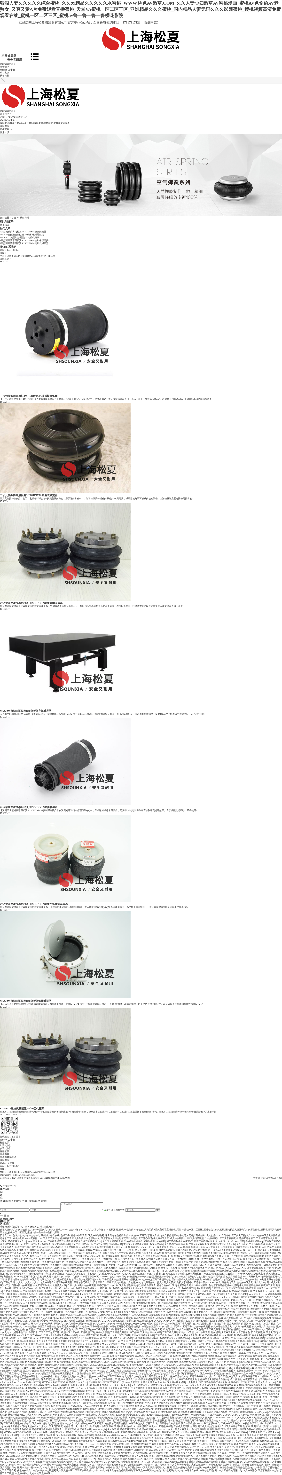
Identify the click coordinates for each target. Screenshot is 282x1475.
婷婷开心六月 (260, 1306)
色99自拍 (127, 1338)
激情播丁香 (56, 1315)
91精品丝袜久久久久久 (269, 1376)
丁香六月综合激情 (184, 1259)
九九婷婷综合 (243, 1347)
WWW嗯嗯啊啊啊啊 (74, 1391)
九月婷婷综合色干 (30, 1456)
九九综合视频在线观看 (151, 1397)
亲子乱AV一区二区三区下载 (59, 1459)
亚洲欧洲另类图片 (232, 1397)
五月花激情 (171, 1306)
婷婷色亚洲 (139, 1412)
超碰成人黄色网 (216, 1435)
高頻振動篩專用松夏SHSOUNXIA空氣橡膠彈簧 (24, 240)
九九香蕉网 (213, 1265)
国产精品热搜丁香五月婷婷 (17, 1432)
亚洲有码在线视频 (203, 1262)
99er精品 (147, 1350)
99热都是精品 (56, 1320)
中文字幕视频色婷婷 (249, 1285)
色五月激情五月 (66, 1341)
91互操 (37, 1329)
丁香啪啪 (235, 1406)
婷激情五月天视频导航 (146, 1291)
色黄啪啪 (169, 1459)
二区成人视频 (127, 1291)
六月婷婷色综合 (33, 1406)
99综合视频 (18, 1238)
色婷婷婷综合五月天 (50, 1250)
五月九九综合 (148, 1417)
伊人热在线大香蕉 (34, 1362)
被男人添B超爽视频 (255, 1262)
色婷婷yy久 (127, 1412)
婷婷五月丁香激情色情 (262, 1344)
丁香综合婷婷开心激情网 (60, 1241)
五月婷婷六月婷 (240, 1373)
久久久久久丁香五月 (47, 1341)
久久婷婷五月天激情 (63, 1279)
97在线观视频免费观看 (170, 1456)
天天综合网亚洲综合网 (95, 1388)
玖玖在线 (238, 1444)
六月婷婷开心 (250, 1470)
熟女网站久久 (186, 1347)
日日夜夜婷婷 (258, 1332)
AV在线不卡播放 (226, 1303)
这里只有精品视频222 (130, 1279)
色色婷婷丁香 (188, 1288)
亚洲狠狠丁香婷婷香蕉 (188, 1461)
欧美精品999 (195, 1438)
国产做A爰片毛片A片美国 (119, 1329)
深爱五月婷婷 (129, 1409)
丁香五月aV (49, 1453)
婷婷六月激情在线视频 (68, 1359)
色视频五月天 (65, 1344)
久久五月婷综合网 (213, 1353)
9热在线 (79, 1238)
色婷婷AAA (23, 1391)
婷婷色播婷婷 (257, 1338)
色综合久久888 (91, 1353)
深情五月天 (137, 1365)
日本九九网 (56, 1467)
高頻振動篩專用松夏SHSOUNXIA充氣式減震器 (24, 243)
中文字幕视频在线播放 (130, 1406)
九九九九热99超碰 (105, 1414)
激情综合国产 (104, 1409)
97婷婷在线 (53, 1347)
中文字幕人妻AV (255, 1353)
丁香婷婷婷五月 (113, 1262)
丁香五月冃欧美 (129, 1312)
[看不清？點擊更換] (114, 1210)
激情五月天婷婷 (200, 1444)
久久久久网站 (39, 1353)
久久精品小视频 (238, 1394)
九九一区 (155, 1303)
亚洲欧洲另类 (84, 1306)
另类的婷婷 (217, 1344)
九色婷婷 (14, 1262)
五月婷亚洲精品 (221, 1394)
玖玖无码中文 (207, 1370)
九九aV (271, 1382)
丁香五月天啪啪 (220, 1291)
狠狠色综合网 (71, 1329)
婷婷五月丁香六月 (112, 1250)
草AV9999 (159, 1253)
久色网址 (54, 1385)
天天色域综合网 (266, 1447)
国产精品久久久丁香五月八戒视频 (135, 1259)
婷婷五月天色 (237, 1315)
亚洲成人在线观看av (237, 1432)
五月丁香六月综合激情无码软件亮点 (119, 1238)
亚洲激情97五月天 (125, 1394)
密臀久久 (117, 1409)
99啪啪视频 (149, 1241)
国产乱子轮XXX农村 (23, 1288)
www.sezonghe (99, 1429)
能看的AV (171, 1318)
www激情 (4, 1447)
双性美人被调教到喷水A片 (87, 1279)
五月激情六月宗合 (214, 1318)
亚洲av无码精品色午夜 (143, 1335)
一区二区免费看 (134, 1271)
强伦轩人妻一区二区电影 (254, 1365)
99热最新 (207, 1279)
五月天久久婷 (99, 1464)
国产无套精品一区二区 (67, 1453)
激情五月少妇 (36, 1273)
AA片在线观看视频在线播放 (63, 1335)
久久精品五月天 (142, 1262)
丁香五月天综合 (110, 1279)
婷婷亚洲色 (172, 1362)
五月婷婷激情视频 (138, 1268)
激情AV (182, 1291)
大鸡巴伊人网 (104, 1288)
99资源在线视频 (255, 1268)
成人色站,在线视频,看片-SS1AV (204, 1250)
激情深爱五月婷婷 (259, 1309)
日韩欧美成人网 (214, 1397)
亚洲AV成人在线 (252, 1323)
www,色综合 (259, 1320)
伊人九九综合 (111, 1406)
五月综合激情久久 (109, 1353)
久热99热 (126, 1391)
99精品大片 (103, 1370)
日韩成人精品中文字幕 (167, 1359)
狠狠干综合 (127, 1262)
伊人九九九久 (86, 1294)
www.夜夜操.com (33, 1238)
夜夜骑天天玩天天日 (141, 1247)
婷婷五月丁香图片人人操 (222, 1244)
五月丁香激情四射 (75, 1253)
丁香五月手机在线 (234, 1256)
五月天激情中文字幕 (100, 1247)
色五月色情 (163, 1394)
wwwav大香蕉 (145, 1312)
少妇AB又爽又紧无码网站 (148, 1467)
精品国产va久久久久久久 (125, 1359)
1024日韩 (234, 1300)
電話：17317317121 (9, 1166)
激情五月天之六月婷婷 (73, 1250)
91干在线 (115, 1312)
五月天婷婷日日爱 (143, 1318)
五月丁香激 (218, 1294)
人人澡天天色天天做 (215, 1403)
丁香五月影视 (160, 1379)
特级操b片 (149, 1464)
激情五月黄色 (24, 1420)
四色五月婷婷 (232, 1279)
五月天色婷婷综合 (249, 1279)
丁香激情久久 (82, 1432)
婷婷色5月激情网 (200, 1388)
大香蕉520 (56, 1438)
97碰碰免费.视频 (187, 1356)
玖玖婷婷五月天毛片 (102, 1373)
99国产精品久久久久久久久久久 (265, 1373)
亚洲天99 (58, 1391)
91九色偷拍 (214, 1391)
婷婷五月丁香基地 (189, 1406)
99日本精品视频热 (27, 1297)
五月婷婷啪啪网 (96, 1235)
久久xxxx (246, 1329)
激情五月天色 (228, 1359)
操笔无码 (107, 1359)
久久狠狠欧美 (229, 1335)
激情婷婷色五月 (26, 1417)
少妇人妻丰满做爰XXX (11, 1359)
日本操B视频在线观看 (141, 1420)
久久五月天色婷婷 (25, 1268)
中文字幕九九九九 (271, 1394)
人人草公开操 (254, 1394)
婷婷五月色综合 (49, 1456)
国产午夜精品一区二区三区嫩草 (53, 1350)
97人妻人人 (125, 1273)
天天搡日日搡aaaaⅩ (133, 1459)
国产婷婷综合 (56, 1450)
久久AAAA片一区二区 (29, 1382)
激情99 (246, 1426)
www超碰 (234, 1412)
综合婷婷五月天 (40, 1450)
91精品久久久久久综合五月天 (179, 1365)
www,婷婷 (109, 1300)
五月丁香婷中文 (199, 1391)
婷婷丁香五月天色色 (161, 1385)
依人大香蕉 (256, 1467)
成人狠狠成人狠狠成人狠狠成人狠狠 (112, 1365)
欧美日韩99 (214, 1444)
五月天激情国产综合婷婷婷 (214, 1367)
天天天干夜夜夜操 (229, 1238)
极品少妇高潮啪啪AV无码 (66, 1318)
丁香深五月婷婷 (273, 1241)
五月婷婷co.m (197, 1447)
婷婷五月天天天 (191, 1367)
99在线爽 (48, 1323)
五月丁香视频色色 (161, 1279)
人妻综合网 (20, 1459)
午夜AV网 (98, 1300)
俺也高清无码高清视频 (116, 1423)
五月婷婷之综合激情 (44, 1435)
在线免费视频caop (254, 1241)
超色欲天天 (5, 1238)
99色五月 (54, 1400)
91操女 (20, 1362)
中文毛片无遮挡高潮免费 (192, 1235)
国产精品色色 (99, 1306)
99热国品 (264, 1303)
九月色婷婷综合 (134, 1282)
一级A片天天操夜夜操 (48, 1447)
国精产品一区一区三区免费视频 (19, 1438)
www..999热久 (7, 1353)
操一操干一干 (250, 1250)
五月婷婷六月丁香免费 (191, 1420)
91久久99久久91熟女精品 (232, 1265)
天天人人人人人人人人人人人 (231, 1268)
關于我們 (4, 67)
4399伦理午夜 (66, 1300)
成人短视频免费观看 (73, 1268)
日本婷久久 (36, 1323)
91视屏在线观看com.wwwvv (248, 1370)
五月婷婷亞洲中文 (233, 1318)
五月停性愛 (199, 1282)
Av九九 (25, 1256)
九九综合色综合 (184, 1265)
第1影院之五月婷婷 (73, 1467)
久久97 (234, 1306)
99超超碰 (117, 1459)
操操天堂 (259, 1367)
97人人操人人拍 (93, 1256)
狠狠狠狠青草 (159, 1350)
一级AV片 (225, 1338)
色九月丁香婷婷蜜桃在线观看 (223, 1285)
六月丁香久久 (213, 1247)
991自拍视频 (271, 1338)
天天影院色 (114, 1461)
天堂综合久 (103, 1400)
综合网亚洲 (35, 1367)
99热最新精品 (15, 1303)
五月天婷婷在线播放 (74, 1320)
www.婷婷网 (184, 1247)
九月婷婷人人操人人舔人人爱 (158, 1282)
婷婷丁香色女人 (137, 1423)
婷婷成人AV (72, 1379)
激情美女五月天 (94, 1253)
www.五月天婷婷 (130, 1309)
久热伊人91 (192, 1291)
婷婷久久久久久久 (78, 1382)
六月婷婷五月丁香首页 (247, 1303)
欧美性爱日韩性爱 (81, 1362)
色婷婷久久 (218, 1279)
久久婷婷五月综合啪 (162, 1438)
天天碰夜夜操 (42, 1268)
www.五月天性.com (37, 1241)
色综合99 (90, 1394)
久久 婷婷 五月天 (137, 1235)
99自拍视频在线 (257, 1244)
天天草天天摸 (179, 1441)
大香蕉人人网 (59, 1285)
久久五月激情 (138, 1388)
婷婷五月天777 (182, 1459)
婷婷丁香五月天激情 (189, 1379)
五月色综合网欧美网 (66, 1435)
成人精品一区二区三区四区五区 (150, 1356)
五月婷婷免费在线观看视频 (134, 1432)
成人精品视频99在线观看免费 (67, 1409)
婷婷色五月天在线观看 (220, 1464)
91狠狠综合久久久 (84, 1365)
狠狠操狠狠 (238, 1262)
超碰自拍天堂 (26, 1329)
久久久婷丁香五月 (140, 1385)
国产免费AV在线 (164, 1391)
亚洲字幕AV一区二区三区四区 (103, 1382)
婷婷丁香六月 (98, 1329)
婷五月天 (34, 1279)
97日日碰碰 (224, 1235)
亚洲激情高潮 (143, 1303)
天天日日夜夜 (56, 1426)
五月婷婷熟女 (185, 1450)
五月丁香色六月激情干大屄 (37, 1276)
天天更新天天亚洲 (120, 1247)
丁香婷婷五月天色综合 (105, 1271)
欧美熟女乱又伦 (191, 1370)
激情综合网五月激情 (149, 1376)
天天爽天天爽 (228, 1332)
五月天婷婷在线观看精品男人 (61, 1373)
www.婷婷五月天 (82, 1262)
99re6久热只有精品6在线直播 (250, 1273)
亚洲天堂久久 (26, 1435)
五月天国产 (271, 1332)
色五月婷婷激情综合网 (126, 1320)
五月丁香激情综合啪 (268, 1470)
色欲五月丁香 (78, 1403)
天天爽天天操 (238, 1235)
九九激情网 (170, 1253)
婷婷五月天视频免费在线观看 (47, 1429)
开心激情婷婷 (19, 1403)
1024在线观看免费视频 (19, 1429)
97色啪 (124, 1341)
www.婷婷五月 (197, 1297)
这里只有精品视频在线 (116, 1235)
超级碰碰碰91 (67, 1365)
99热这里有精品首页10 (14, 1426)
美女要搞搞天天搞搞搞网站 (48, 1309)
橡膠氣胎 (4, 123)
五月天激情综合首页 (126, 1414)
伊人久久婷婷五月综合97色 (174, 1376)
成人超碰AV (212, 1235)
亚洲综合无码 (48, 1356)
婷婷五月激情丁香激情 (108, 1447)
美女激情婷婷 (203, 1288)
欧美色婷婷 (134, 1417)
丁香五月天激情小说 (43, 1394)
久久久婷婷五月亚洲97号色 (133, 1347)
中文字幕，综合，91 (96, 1391)
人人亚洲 (167, 1467)
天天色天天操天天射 (120, 1385)
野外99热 (242, 1294)
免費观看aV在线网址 (86, 1288)
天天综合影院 (54, 1256)
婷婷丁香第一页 (91, 1276)
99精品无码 (9, 1268)
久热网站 (160, 1241)
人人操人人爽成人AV (164, 1320)
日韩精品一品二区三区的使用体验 (30, 1347)
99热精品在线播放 (133, 1241)
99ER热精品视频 (195, 1238)
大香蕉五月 (187, 1397)
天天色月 (269, 1312)
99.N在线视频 (158, 1300)
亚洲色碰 (68, 1450)
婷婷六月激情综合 (26, 1341)
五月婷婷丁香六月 (38, 1412)
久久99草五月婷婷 (180, 1256)
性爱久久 (130, 1379)
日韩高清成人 (218, 1288)
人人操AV (84, 1247)
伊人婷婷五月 (15, 1318)
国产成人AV (36, 1397)
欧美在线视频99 (196, 1403)
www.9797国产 (112, 1344)
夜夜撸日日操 (144, 1400)
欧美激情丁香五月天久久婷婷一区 (71, 1312)
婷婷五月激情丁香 (90, 1309)
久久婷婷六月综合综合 (263, 1326)
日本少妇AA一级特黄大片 (227, 1365)
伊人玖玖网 (113, 1429)
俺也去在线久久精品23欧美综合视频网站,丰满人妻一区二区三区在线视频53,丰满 (58, 1470)
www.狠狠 (40, 1417)
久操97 (211, 1268)
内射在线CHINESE (12, 1276)
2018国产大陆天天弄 (13, 1365)
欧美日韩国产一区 (111, 1341)
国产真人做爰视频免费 (197, 1244)
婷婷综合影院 (173, 1262)
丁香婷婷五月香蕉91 (231, 1423)
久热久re (227, 1262)
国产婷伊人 (126, 1453)
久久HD (114, 1285)
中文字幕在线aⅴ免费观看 (177, 1444)
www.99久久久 (213, 1282)
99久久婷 (114, 1291)
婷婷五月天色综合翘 (140, 1438)
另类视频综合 (135, 1435)
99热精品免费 (198, 1459)
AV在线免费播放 (119, 1367)
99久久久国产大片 (266, 1412)
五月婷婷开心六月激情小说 (226, 1438)
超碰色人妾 (20, 1320)
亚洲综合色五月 (146, 1297)
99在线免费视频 (144, 1379)
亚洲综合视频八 (248, 1412)
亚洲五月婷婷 (111, 1268)
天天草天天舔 (114, 1391)
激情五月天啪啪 (241, 1464)
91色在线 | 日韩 (103, 1420)
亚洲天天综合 (78, 1385)
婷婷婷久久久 (208, 1253)
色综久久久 (147, 1253)
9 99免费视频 (25, 1453)
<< (1, 1114)
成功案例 (4, 72)
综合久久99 (259, 1282)
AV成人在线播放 (47, 1359)
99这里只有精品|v (29, 1409)
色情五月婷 (61, 1394)
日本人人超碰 (45, 1318)
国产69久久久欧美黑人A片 (64, 1294)
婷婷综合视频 (17, 1388)
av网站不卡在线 (50, 1367)
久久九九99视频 (248, 1461)
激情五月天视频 (169, 1412)
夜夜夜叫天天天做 (252, 1259)
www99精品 (212, 1297)
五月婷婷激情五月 (209, 1373)
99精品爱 (114, 1347)
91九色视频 (269, 1391)
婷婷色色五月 (206, 1470)
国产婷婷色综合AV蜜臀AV (179, 1241)
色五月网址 (115, 1370)
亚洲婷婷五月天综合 (153, 1447)
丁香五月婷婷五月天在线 (215, 1412)
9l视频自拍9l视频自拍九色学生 (214, 1406)
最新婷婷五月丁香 (186, 1320)
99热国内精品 (84, 1347)
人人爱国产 (238, 1456)
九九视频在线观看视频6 (109, 1297)
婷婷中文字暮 (102, 1332)
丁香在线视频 (46, 1312)
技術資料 (4, 75)
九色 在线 (37, 1432)
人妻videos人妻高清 (130, 1382)
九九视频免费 (275, 1365)
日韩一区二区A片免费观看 (37, 1244)
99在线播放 (265, 1406)
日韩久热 (72, 1285)
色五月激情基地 (182, 1391)
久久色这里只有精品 (231, 1250)
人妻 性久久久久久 (214, 1447)
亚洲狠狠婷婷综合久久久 (164, 1276)
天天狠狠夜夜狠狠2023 (238, 1362)
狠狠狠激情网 (12, 1409)
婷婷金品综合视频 (225, 1341)
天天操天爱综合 (161, 1247)
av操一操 (60, 1379)
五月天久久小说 (253, 1456)
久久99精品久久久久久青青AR (18, 1461)
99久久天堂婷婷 (71, 1309)
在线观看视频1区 (252, 1256)
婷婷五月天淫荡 (35, 1459)
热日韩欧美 (110, 1456)
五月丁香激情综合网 (258, 1253)
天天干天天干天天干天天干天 (163, 1347)
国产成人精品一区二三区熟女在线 (85, 1406)
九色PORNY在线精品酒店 (28, 1247)
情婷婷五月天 (76, 1350)
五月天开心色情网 (226, 1453)
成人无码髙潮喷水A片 (17, 1273)
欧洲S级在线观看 (147, 1285)
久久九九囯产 (200, 1276)
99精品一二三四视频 (103, 1356)
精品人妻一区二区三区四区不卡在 (172, 1297)
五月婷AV (149, 1459)
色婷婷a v (117, 1288)
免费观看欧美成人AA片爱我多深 (51, 1444)
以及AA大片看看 (76, 1394)
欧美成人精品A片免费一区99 (189, 1335)
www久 (233, 1320)
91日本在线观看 (74, 1420)
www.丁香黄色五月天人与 (84, 1461)
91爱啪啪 (188, 1312)
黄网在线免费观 (182, 1303)
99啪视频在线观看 (224, 1370)
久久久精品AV (174, 1350)
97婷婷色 (240, 1388)
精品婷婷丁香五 (8, 1391)
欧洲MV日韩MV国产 (99, 1312)
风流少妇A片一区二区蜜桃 (196, 1344)
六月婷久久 (89, 1420)
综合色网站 (167, 1470)
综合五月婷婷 (31, 1359)
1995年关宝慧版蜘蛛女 (208, 1423)
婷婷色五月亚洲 (38, 1256)
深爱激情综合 (84, 1373)
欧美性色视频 (122, 1438)
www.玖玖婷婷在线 (26, 1464)
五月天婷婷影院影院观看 (88, 1412)
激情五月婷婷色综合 (125, 1300)
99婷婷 (92, 1370)
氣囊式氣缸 (15, 123)
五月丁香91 (9, 1323)
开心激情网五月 (199, 1414)
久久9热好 (118, 1450)
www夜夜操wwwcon (117, 1435)
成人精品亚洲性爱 (202, 1323)
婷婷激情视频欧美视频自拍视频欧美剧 (128, 1441)
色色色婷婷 (125, 1315)
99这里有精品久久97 (110, 1309)
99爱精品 (231, 1429)
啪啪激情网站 (144, 1370)
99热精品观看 (253, 1265)
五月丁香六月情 (183, 1323)
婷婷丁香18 (157, 1444)
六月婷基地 (154, 1268)
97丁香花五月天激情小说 (207, 1359)
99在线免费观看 (211, 1467)
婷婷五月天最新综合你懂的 (214, 1379)
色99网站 (197, 1353)
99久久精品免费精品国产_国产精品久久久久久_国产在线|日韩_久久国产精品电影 (171, 1294)
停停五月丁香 (135, 1350)
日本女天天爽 (155, 1453)
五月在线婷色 (175, 1367)
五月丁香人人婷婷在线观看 (196, 1326)
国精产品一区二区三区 (170, 1344)
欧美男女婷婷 (172, 1341)
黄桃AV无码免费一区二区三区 (170, 1309)
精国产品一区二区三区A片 (183, 1394)
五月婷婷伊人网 (271, 1432)
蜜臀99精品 (130, 1400)
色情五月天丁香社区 (52, 1329)
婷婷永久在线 (191, 1470)
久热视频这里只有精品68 (126, 1397)
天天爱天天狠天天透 (163, 1259)
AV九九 (152, 1441)
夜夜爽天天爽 (268, 1285)
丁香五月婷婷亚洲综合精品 (147, 1470)
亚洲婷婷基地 (62, 1370)
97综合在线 (85, 1429)
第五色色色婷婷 (187, 1362)
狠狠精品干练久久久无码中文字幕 (179, 1432)
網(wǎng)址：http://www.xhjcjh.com (17, 1175)
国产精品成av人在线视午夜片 (186, 1279)
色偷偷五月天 (257, 1464)
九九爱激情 (53, 1423)
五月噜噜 (214, 1338)
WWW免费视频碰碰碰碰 (222, 1388)
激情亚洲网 (203, 1429)
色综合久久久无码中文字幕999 (102, 1315)
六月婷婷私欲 (22, 1473)
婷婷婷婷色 (44, 1294)
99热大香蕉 (227, 1444)
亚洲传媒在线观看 (164, 1409)
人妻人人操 (261, 1382)
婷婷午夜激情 (244, 1335)
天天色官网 (84, 1329)
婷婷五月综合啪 (21, 1367)
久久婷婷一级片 (74, 1323)
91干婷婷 (134, 1332)
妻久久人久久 (224, 1456)
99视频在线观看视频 (33, 1291)
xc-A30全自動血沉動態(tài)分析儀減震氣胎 (22, 234)
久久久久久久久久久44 (90, 1379)
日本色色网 (181, 1250)
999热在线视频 (121, 1294)
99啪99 (203, 1435)
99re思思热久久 (92, 1238)
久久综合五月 (220, 1376)
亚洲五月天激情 (42, 1315)
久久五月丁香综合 (42, 1285)
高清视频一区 (257, 1359)
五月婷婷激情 (205, 1350)
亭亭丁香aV (103, 1285)
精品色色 (71, 1306)
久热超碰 (123, 1268)
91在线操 (34, 1250)
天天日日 (14, 1271)
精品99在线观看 (79, 1235)
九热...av (152, 1394)
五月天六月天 (89, 1447)
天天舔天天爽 (247, 1382)
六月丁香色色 (243, 1332)
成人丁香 (75, 1244)
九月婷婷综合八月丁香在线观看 (56, 1282)
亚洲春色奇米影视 (61, 1403)
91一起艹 (268, 1268)
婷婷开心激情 (36, 1306)
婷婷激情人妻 (10, 1417)
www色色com (232, 1435)
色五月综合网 (156, 1244)
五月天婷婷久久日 (12, 1338)
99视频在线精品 (94, 1250)
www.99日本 (247, 1420)
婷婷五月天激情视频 (269, 1235)
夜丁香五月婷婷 (121, 1420)
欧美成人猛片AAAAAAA (114, 1350)
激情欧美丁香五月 (94, 1268)
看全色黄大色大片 (25, 1444)
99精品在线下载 (92, 1417)
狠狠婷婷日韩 (131, 1450)
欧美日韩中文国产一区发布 (176, 1388)
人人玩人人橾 (150, 1406)
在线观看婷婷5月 (204, 1362)
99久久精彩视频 (137, 1341)
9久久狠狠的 (235, 1379)
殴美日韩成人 (104, 1459)
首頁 (13, 217)
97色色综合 (259, 1291)
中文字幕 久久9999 (196, 1441)
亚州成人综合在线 (50, 1235)
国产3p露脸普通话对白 (100, 1450)
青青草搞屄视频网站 (131, 1447)
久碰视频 (131, 1276)
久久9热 (245, 1414)
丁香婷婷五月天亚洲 (237, 1403)
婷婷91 (68, 1276)
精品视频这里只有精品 (269, 1388)
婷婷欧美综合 (144, 1276)
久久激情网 (56, 1268)
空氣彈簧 (48, 123)
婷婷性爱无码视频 (190, 1315)
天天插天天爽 (230, 1356)
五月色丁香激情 (242, 1350)
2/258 (14, 1114)
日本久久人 (23, 1250)
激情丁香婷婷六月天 (204, 1241)
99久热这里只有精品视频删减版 (116, 1470)
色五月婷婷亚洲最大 (29, 1376)
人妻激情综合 (124, 1456)
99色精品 (225, 1391)
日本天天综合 (192, 1435)
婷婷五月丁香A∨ (206, 1341)
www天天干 (23, 1335)
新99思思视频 (160, 1420)
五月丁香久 (75, 1338)
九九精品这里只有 (198, 1464)
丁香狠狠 (128, 1318)
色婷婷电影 (101, 1441)
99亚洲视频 (126, 1256)
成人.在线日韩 (180, 1438)
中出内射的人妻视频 (252, 1391)
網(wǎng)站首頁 (8, 64)
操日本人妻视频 (140, 1456)
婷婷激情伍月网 (150, 1326)
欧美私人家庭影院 (183, 1282)
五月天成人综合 (88, 1297)
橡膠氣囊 (38, 123)
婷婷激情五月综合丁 (168, 1406)
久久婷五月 (139, 1256)
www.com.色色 (107, 1276)
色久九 (230, 1400)
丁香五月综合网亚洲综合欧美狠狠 (163, 1423)
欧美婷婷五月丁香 (203, 1312)
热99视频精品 (182, 1447)
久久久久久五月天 (15, 1406)
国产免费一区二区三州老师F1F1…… (124, 1265)
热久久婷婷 (51, 1344)
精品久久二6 (81, 1341)
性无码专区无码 (101, 1347)
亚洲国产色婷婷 (209, 1461)
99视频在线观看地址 (238, 1312)
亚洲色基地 (205, 1291)
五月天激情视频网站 (94, 1467)
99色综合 (267, 1259)
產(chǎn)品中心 (7, 70)
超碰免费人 (31, 1365)
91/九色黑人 (159, 1318)
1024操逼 (237, 1259)
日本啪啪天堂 (115, 1244)
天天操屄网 (103, 1291)
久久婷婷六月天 (47, 1259)
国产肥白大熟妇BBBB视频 (54, 1382)
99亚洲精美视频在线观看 (145, 1338)
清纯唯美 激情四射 (130, 1461)
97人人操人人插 (67, 1288)
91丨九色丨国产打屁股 (119, 1335)
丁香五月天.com (180, 1385)
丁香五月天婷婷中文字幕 (136, 1244)
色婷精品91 (45, 1388)
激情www (179, 1435)
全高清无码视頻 (71, 1429)
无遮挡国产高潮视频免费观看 (241, 1288)
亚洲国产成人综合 (202, 1426)
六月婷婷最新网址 (134, 1403)
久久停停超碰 (236, 1450)
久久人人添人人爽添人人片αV (181, 1429)
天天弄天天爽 (120, 1373)
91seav (81, 1335)
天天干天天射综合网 (229, 1297)
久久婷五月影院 (244, 1409)
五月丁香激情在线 (164, 1335)
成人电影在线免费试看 (97, 1385)
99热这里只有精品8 (17, 1412)
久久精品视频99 (170, 1235)
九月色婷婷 (9, 1444)
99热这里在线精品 (240, 1338)
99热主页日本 (72, 1297)
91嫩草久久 (57, 1276)
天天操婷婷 (59, 1420)
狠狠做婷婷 (59, 1253)
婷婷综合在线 (260, 1356)
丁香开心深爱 (222, 1320)
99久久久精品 (38, 1373)
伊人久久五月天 (23, 1353)
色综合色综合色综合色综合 (26, 1235)
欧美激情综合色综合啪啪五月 (181, 1400)
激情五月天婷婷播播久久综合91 (73, 1326)
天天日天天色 (116, 1400)
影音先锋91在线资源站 (101, 1426)
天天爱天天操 (197, 1318)
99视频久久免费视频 (54, 1273)
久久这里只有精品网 (108, 1273)
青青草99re (273, 1356)
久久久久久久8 (174, 1370)
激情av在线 (225, 1373)
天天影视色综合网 (124, 1356)
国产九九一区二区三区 (74, 1315)
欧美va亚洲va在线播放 (227, 1253)
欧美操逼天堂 (220, 1312)
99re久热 (170, 1265)
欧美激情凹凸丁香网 (260, 1414)
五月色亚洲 (9, 1282)
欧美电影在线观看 (204, 1300)
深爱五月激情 (48, 1379)
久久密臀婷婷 (71, 1247)
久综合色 (179, 1470)
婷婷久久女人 (76, 1417)
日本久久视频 (146, 1309)
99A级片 (217, 1262)
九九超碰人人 (222, 1241)
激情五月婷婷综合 (47, 1326)
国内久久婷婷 (22, 1385)
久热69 (264, 1429)
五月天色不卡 (200, 1268)
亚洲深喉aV (268, 1247)
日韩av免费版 (64, 1362)
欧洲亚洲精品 (173, 1315)
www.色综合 (271, 1353)
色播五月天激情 (224, 1259)
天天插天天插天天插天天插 (35, 1271)
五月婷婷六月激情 (119, 1332)
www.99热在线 (140, 1453)
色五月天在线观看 (111, 1412)
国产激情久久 (187, 1359)
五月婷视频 (178, 1467)
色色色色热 (257, 1335)
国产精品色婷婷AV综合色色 (213, 1382)
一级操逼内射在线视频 (248, 1429)
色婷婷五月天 (31, 1259)
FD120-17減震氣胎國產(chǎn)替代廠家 (19, 237)
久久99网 (207, 1438)
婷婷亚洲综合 (50, 1397)
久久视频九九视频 (113, 1318)
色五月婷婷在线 (234, 1276)
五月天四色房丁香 (125, 1467)
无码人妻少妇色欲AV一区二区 (68, 1388)
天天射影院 (200, 1347)
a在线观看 (246, 1326)
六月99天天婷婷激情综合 (27, 1379)
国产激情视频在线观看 (252, 1297)
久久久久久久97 (69, 1347)
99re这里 (87, 1323)
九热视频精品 (129, 1370)
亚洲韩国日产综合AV (48, 1365)
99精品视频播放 (157, 1315)
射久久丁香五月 (18, 1265)
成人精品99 (80, 1423)
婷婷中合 (110, 1467)
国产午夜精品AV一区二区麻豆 (18, 1309)
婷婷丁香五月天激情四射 (248, 1247)
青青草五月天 (160, 1367)
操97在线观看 (267, 1423)
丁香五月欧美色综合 (229, 1461)
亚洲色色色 (137, 1273)
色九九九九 (209, 1306)
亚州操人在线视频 (168, 1291)
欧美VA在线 (41, 1303)
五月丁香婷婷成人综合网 (23, 1447)
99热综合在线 (205, 1394)
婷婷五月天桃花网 (79, 1370)
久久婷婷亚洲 (212, 1238)
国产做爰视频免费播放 (189, 1253)
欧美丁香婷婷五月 (248, 1376)
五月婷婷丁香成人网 (266, 1238)
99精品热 (56, 1464)
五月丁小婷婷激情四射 (143, 1391)
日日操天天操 (25, 1394)
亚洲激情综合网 (154, 1388)
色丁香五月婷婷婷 (87, 1291)
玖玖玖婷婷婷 (30, 1318)
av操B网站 (121, 1276)
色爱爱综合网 (184, 1285)
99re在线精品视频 (110, 1256)
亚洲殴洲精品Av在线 (52, 1247)
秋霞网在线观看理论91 (240, 1291)
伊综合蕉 (78, 1265)
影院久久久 (59, 1323)
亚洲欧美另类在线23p (125, 1426)
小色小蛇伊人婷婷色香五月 (158, 1403)
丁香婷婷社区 (110, 1379)
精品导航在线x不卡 (166, 1285)
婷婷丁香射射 (66, 1262)
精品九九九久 (72, 1273)
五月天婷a (230, 1447)
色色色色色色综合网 (223, 1350)
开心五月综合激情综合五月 (257, 1318)
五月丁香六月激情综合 (174, 1332)
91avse (222, 1420)
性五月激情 (195, 1385)
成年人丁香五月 (169, 1268)
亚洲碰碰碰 (62, 1417)
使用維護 (4, 132)
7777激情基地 (219, 1432)
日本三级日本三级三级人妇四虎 (109, 1282)
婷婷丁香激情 (170, 1453)
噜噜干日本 (45, 1409)
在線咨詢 (5, 259)
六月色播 (184, 1271)
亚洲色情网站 (32, 1388)
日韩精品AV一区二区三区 (237, 1344)
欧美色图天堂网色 (271, 1256)
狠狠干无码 (47, 1253)
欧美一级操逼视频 (83, 1300)
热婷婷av (99, 1438)
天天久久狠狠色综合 (263, 1409)
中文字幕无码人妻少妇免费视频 (23, 1253)
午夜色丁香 (126, 1344)
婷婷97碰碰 (196, 1256)
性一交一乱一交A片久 (141, 1323)
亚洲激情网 (52, 1300)
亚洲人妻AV (272, 1262)
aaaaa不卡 (93, 1444)
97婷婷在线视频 (213, 1335)
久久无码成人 (7, 1247)
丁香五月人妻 (185, 1453)
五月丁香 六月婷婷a (204, 1259)
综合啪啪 (159, 1459)
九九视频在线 (167, 1435)
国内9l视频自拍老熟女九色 (81, 1441)
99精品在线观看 (140, 1315)
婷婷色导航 (100, 1435)
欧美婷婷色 (50, 1362)
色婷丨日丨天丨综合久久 (76, 1426)
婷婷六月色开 (227, 1441)
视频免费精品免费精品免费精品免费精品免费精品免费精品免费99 (223, 1271)
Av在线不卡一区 (116, 1403)
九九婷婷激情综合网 (37, 1320)
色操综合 (13, 1453)
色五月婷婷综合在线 (261, 1350)
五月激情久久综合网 (203, 1450)
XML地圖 (65, 1178)
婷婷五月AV (160, 1312)
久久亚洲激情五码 (133, 1464)
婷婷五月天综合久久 (133, 1288)
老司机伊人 (45, 1279)
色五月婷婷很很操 (240, 1309)
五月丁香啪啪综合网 (106, 1259)
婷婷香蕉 (197, 1453)
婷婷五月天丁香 (128, 1429)
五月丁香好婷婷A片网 (85, 1459)
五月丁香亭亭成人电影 (201, 1376)
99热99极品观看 (88, 1400)
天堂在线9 (32, 1426)
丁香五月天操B (87, 1259)
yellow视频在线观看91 (268, 1444)
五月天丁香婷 (114, 1376)
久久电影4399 (28, 1350)
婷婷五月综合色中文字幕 (115, 1253)
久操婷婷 (91, 1376)
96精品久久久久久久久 (81, 1397)
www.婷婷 (172, 1450)
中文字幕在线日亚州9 (108, 1453)
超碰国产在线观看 (68, 1367)
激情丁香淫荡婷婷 (103, 1294)
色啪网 (159, 1353)
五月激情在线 (85, 1356)
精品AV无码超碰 (216, 1276)
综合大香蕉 (105, 1444)
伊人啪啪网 (43, 1297)
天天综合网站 (23, 1323)
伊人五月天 (268, 1400)
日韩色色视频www (145, 1353)
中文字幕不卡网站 (179, 1464)
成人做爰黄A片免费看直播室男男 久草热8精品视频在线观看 (232, 1385)
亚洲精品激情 (24, 1450)
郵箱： (3, 1169)
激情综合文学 (67, 1423)
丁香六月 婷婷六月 (112, 1338)
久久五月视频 (268, 1323)
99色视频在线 (159, 1370)
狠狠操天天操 (198, 1247)
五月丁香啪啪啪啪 (61, 1244)
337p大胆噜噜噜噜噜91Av (209, 1356)
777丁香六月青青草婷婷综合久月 (253, 1453)
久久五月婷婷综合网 (112, 1241)
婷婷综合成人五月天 (213, 1256)
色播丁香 (65, 1235)
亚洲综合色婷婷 (184, 1353)
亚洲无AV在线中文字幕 (39, 1403)
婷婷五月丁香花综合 (154, 1273)
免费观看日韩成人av (147, 1426)
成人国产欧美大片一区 (11, 1244)
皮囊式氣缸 (27, 123)
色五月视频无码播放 (91, 1359)
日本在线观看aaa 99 (92, 1338)
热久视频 (215, 1332)
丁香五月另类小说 (64, 1432)
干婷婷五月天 (193, 1309)
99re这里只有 (122, 1323)
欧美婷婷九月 (130, 1297)
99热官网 (235, 1391)
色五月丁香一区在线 (250, 1300)
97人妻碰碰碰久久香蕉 (241, 1459)
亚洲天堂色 (11, 1297)
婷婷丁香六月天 (227, 1347)
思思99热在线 (47, 1370)
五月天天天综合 (51, 1238)
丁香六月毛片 (190, 1350)
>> (19, 1114)
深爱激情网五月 (87, 1367)
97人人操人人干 (243, 1417)
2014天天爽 (212, 1347)
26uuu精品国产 (265, 1271)
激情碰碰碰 (199, 1397)
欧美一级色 (48, 1432)
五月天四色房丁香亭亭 (91, 1318)
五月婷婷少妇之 (199, 1303)
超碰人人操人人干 (171, 1288)
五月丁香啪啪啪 (271, 1467)
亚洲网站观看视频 (19, 1306)
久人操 (236, 1326)
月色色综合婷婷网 (199, 1338)
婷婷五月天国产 (168, 1461)
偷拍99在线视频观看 (96, 1403)
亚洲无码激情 (43, 1438)
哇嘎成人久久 (208, 1309)
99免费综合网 (67, 1412)
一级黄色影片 (222, 1309)
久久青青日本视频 (9, 1397)
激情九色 (44, 1400)
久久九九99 (99, 1323)
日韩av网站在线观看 (22, 1285)
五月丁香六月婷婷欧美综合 (17, 1423)
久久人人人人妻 (106, 1320)
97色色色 (109, 1438)
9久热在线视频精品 (39, 1385)
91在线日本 (32, 1332)
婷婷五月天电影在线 (96, 1335)
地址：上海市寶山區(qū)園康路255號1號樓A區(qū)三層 (27, 1172)
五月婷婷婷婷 (165, 1426)
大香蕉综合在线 (270, 1456)
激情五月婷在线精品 (268, 1315)
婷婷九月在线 (185, 1276)
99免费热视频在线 (30, 1400)
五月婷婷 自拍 (39, 1423)
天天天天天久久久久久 (33, 1300)
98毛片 (173, 1247)
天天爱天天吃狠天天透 (111, 1303)
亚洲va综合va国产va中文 (29, 1467)
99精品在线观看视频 (95, 1265)
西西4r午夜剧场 (85, 1435)
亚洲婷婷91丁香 (218, 1429)
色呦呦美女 (79, 1344)
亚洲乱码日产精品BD (72, 1256)
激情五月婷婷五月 (205, 1320)
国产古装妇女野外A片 (21, 1315)
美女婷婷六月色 (257, 1403)
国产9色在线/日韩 (39, 1335)
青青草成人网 (71, 1271)
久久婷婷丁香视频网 (174, 1244)
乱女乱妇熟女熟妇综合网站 (72, 1376)
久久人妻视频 (204, 1400)
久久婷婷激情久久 (176, 1300)
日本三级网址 (131, 1444)
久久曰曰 (110, 1323)
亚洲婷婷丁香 (164, 1441)
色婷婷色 (146, 1279)
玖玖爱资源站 (7, 1379)
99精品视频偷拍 (153, 1288)
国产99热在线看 (147, 1359)
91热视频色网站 (167, 1250)
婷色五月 (233, 1376)
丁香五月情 (187, 1262)
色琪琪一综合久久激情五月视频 (61, 1291)
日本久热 (261, 1435)
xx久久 (162, 1450)
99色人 (136, 1329)
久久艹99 (267, 1370)
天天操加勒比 (121, 1417)
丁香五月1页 (242, 1359)
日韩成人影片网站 (12, 1291)
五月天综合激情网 (70, 1400)
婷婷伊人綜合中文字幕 (14, 1312)
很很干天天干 (273, 1244)
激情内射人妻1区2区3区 (140, 1367)
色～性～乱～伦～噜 (153, 1271)
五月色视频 (213, 1441)
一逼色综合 (247, 1438)
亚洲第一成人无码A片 (263, 1329)
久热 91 (46, 1406)
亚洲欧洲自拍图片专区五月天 (200, 1273)
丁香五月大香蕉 (208, 1315)
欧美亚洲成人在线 (148, 1450)
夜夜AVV (183, 1306)
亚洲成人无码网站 (182, 1426)
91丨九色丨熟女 (88, 1453)
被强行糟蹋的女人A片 (19, 1414)
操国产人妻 (140, 1394)
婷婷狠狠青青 (67, 1238)
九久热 (121, 1271)
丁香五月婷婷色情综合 (67, 1259)
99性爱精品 (5, 1367)
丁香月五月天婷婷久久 (205, 1456)
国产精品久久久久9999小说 (63, 1303)
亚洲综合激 (263, 1461)
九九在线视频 (172, 1271)
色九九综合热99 (130, 1376)
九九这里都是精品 (94, 1456)
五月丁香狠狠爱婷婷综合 (241, 1367)
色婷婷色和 (234, 1382)
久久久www (252, 1235)
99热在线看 (251, 1388)
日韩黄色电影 (255, 1432)
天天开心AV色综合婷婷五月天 (154, 1238)
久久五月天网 (115, 1388)
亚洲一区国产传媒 (127, 1362)
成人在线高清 (237, 1241)
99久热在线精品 (172, 1397)
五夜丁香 (153, 1456)
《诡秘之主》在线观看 (198, 1332)
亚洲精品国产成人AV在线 (132, 1306)
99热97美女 (53, 1412)
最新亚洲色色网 (248, 1435)
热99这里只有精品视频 (41, 1391)
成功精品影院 (81, 1450)
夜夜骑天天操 (221, 1450)
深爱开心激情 (257, 1312)
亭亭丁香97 (151, 1256)
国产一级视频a (188, 1423)
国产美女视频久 (263, 1420)
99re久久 (102, 1461)
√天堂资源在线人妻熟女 (264, 1417)
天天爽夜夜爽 (103, 1367)
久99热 (238, 1400)
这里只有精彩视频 (12, 1370)
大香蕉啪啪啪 (57, 1297)
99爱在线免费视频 (268, 1341)
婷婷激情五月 (229, 1282)
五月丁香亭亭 (251, 1450)
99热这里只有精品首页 (11, 1259)
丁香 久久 (172, 1356)
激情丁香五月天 (88, 1273)
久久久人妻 (231, 1294)
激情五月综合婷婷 (225, 1273)
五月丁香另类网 (151, 1435)
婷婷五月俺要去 (115, 1464)
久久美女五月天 (145, 1414)
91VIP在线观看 (199, 1285)
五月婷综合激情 (31, 1370)
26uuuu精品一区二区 (42, 1420)
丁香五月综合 (211, 1420)
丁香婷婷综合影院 (99, 1326)
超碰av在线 (134, 1253)
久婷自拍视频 (261, 1438)
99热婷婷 (51, 1417)
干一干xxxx (250, 1315)
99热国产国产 (64, 1456)
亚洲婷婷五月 (146, 1320)
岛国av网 (178, 1373)
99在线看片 (145, 1444)
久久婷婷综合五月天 (221, 1326)
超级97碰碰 (270, 1464)
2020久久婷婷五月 (79, 1444)
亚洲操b (190, 1300)
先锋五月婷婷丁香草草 (234, 1353)
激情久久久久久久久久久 (103, 1362)
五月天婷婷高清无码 (73, 1438)
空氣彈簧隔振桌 (62, 123)
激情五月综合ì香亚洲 (70, 1447)
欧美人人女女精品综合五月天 (158, 1373)
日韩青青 (44, 1338)
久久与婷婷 (220, 1362)
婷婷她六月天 (144, 1300)
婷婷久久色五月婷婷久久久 (87, 1241)
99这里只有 (78, 1456)
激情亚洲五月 (89, 1409)
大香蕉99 (101, 1376)
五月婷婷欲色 (261, 1459)
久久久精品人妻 (146, 1409)
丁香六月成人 (154, 1235)
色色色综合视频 (32, 1356)
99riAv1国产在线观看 (55, 1306)
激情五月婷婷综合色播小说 (24, 1294)
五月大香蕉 (128, 1250)
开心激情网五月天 (103, 1397)
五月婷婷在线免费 (95, 1344)
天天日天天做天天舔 (49, 1332)
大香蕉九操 (155, 1432)
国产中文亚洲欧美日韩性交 (228, 1470)
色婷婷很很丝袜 (49, 1376)
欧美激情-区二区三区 (66, 1356)
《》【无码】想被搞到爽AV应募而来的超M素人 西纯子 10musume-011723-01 (195, 1417)
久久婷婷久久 (219, 1400)
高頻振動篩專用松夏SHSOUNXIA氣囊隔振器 (23, 231)
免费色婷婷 (223, 1315)
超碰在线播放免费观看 (189, 1412)
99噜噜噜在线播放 (30, 1262)
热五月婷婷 (98, 1262)
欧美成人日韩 (195, 1306)
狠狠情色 (188, 1456)
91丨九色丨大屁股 (150, 1461)
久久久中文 (242, 1244)
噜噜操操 (136, 1326)
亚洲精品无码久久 (83, 1282)
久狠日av (77, 1276)
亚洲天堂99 (112, 1306)
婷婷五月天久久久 (17, 1241)
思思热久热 (85, 1464)
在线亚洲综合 (56, 1271)
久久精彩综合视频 (59, 1338)
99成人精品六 (221, 1300)
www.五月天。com (257, 1294)
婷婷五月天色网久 (156, 1362)
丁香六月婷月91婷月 (88, 1303)
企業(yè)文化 (6, 117)
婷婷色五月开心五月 (120, 1326)
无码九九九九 (245, 1320)
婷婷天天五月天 (95, 1423)
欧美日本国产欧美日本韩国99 (178, 1329)
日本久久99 (5, 1235)
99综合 (243, 1253)
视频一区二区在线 (70, 1332)
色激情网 (254, 1441)
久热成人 (43, 1426)
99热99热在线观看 (87, 1285)
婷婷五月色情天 (247, 1238)
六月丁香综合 (158, 1262)
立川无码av (175, 1326)
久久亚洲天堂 (159, 1400)
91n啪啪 (14, 1329)
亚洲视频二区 (87, 1332)
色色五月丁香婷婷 (175, 1273)
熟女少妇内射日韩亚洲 (146, 1250)
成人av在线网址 (178, 1238)
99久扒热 (89, 1438)
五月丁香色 (28, 1303)
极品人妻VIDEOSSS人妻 (145, 1344)
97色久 (46, 1467)
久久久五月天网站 (9, 1435)
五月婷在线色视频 (176, 1382)
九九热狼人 (192, 1382)
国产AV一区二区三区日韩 (94, 1244)
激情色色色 (91, 1320)
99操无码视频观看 (105, 1394)
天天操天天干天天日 (57, 1353)
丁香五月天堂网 (188, 1341)
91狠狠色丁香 (219, 1323)
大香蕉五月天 (228, 1247)
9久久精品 (164, 1326)
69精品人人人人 (11, 1400)
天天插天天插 (272, 1291)
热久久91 (172, 1379)
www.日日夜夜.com (252, 1276)
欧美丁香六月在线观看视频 (66, 1414)
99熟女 (126, 1388)
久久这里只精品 (59, 1406)
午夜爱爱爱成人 (251, 1379)
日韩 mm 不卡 (185, 1268)
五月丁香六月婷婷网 (164, 1323)
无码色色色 (107, 1417)
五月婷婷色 (267, 1300)
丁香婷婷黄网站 (93, 1350)
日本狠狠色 (173, 1420)
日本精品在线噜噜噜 (18, 1279)
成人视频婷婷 (86, 1271)
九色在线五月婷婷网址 (41, 1473)
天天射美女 (95, 1341)
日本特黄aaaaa (245, 1356)
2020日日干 (164, 1256)
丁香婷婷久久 (191, 1373)
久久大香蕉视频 (175, 1312)
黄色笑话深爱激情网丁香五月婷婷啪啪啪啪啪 (50, 1265)
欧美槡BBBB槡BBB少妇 (255, 1397)
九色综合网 (129, 1303)
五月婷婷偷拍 (180, 1403)
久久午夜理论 (44, 1464)
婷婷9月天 (32, 1312)
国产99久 (24, 1397)
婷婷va (121, 1379)
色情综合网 (167, 1303)
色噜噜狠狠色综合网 (151, 1329)
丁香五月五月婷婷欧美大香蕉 (104, 1432)
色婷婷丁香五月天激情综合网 (174, 1338)
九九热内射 (169, 1353)
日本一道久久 (135, 1373)
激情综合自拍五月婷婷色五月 (227, 1426)
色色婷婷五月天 (245, 1282)
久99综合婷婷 (30, 1326)
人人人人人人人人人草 (27, 1282)
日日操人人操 (76, 1353)
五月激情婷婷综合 (128, 1285)
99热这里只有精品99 (154, 1265)
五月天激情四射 (235, 1323)
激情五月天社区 (31, 1338)
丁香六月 (4, 1294)
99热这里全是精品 (155, 1341)
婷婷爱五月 (183, 1318)
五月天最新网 (162, 1464)
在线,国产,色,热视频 (45, 1461)
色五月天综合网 (8, 1470)
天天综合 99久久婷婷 (150, 1332)
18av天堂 (169, 1447)
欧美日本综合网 (193, 1467)
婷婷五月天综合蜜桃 (197, 1409)
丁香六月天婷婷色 (155, 1306)
